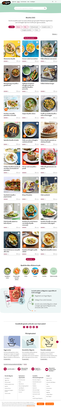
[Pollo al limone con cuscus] (49, 51)
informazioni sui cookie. (31, 405)
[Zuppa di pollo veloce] (30, 107)
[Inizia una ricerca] (52, 1)
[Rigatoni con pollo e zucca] (49, 244)
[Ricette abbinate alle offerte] (16, 273)
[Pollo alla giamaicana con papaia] (49, 161)
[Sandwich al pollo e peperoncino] (12, 189)
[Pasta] (26, 273)
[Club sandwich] (49, 189)
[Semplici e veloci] (7, 273)
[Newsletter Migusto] (30, 348)
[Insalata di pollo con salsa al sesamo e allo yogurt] (49, 216)
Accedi (35, 310)
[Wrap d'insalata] (30, 189)
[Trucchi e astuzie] (49, 348)
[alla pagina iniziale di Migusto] (6, 2)
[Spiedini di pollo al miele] (12, 134)
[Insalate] (44, 273)
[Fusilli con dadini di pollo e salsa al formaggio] (49, 107)
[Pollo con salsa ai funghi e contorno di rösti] (30, 134)
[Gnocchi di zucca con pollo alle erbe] (12, 244)
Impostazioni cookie (36, 394)
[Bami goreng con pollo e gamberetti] (12, 79)
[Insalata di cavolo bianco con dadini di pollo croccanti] (30, 216)
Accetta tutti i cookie (49, 403)
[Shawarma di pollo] (12, 51)
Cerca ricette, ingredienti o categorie (30, 8)
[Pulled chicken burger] (49, 79)
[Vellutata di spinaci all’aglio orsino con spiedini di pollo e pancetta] (30, 79)
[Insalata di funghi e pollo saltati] (30, 244)
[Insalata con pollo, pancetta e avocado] (12, 107)
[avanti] (57, 342)
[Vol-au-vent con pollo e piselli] (30, 161)
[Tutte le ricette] (53, 273)
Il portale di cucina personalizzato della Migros (13, 364)
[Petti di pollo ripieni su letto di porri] (12, 216)
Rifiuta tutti (40, 403)
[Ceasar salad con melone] (30, 51)
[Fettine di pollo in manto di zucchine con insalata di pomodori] (12, 161)
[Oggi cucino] (12, 348)
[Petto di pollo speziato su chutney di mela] (49, 134)
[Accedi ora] (55, 1)
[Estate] (35, 273)
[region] (30, 404)
